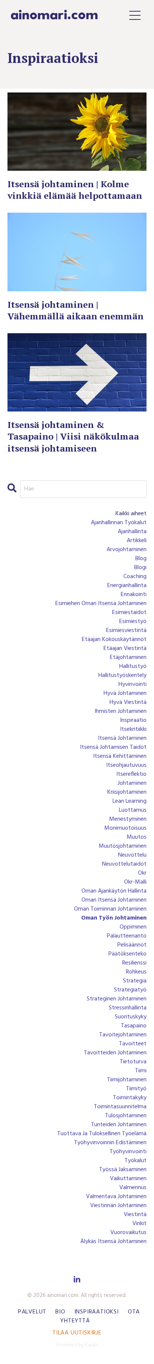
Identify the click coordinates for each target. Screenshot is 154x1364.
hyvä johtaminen (125, 693)
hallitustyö (133, 666)
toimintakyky (130, 1097)
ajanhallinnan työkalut (119, 522)
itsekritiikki (133, 729)
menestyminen (128, 819)
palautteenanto (127, 936)
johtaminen (132, 783)
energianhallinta (127, 585)
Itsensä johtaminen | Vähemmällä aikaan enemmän (75, 310)
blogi (140, 567)
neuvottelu (132, 855)
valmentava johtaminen (116, 1196)
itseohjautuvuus (126, 765)
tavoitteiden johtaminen (115, 1052)
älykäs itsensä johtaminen (113, 1241)
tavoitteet (133, 1043)
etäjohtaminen (128, 657)
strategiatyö (130, 989)
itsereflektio (131, 774)
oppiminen (133, 927)
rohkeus (136, 971)
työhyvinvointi (128, 1151)
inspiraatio (133, 720)
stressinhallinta (128, 1007)
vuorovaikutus (128, 1232)
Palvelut (32, 1312)
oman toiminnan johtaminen (110, 909)
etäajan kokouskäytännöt (114, 639)
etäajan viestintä (125, 648)
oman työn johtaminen (114, 918)
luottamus (133, 810)
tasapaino (134, 1025)
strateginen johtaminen (117, 998)
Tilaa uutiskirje (77, 1333)
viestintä (135, 1214)
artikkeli (137, 540)
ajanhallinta (132, 531)
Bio (60, 1312)
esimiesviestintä (126, 630)
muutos (137, 837)
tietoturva (133, 1061)
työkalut (135, 1160)
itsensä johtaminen (122, 738)
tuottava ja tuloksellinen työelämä (102, 1133)
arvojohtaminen (127, 549)
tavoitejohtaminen (123, 1034)
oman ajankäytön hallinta (114, 891)
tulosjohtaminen (126, 1115)
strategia (135, 980)
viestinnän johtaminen (118, 1205)
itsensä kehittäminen (120, 756)
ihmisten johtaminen (121, 711)
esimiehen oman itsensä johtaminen (101, 603)
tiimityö (136, 1088)
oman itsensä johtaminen (114, 900)
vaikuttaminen (128, 1178)
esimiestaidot (129, 612)
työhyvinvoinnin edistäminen (110, 1142)
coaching (135, 576)
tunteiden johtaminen (119, 1124)
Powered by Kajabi (77, 1345)
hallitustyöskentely (122, 675)
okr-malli (135, 882)
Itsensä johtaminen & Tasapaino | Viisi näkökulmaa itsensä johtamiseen (73, 436)
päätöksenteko (127, 954)
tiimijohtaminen (127, 1079)
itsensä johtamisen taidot (113, 747)
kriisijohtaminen (127, 792)
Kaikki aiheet (131, 513)
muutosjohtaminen (123, 846)
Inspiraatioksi (96, 1312)
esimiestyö (133, 621)
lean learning (130, 801)
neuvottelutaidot (124, 864)
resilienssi (134, 963)
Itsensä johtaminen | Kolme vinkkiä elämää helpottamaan (74, 189)
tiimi (141, 1070)
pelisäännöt (132, 945)
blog (141, 558)
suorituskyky (131, 1016)
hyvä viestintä (128, 702)
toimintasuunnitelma (120, 1106)
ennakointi (134, 594)
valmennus (133, 1187)
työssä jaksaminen (123, 1169)
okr (142, 873)
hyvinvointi (132, 684)
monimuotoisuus (125, 828)
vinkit (139, 1223)
